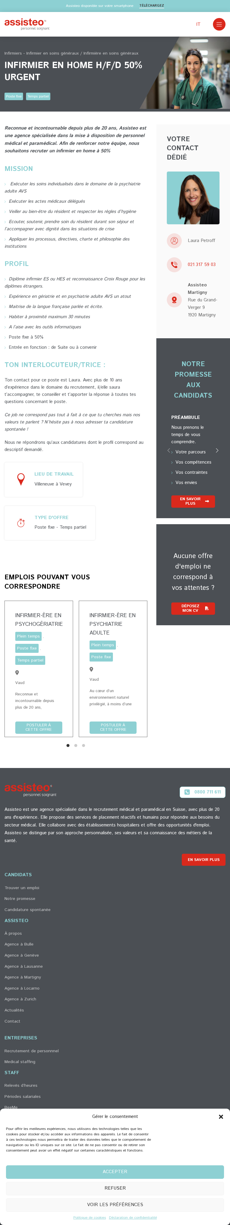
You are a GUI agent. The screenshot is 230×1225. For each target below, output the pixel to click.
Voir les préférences (115, 1205)
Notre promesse (19, 899)
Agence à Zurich (20, 999)
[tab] (68, 745)
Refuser (115, 1188)
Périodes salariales (22, 1097)
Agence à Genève (21, 955)
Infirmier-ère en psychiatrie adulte (113, 624)
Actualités (14, 1010)
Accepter (115, 1172)
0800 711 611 (207, 792)
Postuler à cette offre (38, 727)
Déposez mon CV (190, 608)
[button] (221, 1117)
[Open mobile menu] (219, 24)
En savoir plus (190, 501)
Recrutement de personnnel (31, 1051)
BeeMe (11, 1107)
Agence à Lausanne (23, 967)
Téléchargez (151, 6)
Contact (12, 1021)
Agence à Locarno (22, 988)
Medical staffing (19, 1062)
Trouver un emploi (21, 888)
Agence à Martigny (22, 977)
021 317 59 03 (202, 264)
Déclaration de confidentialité (133, 1217)
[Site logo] (26, 24)
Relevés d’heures (20, 1086)
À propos (13, 934)
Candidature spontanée (27, 910)
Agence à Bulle (19, 944)
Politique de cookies (89, 1217)
